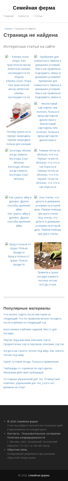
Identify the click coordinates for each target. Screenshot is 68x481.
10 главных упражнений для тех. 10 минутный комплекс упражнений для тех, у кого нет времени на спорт (31, 383)
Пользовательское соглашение (41, 433)
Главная (8, 16)
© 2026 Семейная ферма (22, 421)
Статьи (37, 16)
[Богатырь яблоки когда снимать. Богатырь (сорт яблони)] (18, 162)
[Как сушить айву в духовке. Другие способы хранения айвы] (18, 209)
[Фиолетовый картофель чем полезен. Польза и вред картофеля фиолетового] (47, 120)
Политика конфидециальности (26, 437)
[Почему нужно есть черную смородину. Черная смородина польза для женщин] (18, 127)
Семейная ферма (34, 7)
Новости (23, 16)
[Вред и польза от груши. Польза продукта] (18, 252)
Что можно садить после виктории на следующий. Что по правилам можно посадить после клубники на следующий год (32, 318)
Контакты (13, 433)
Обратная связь (17, 449)
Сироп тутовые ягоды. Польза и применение (31, 361)
